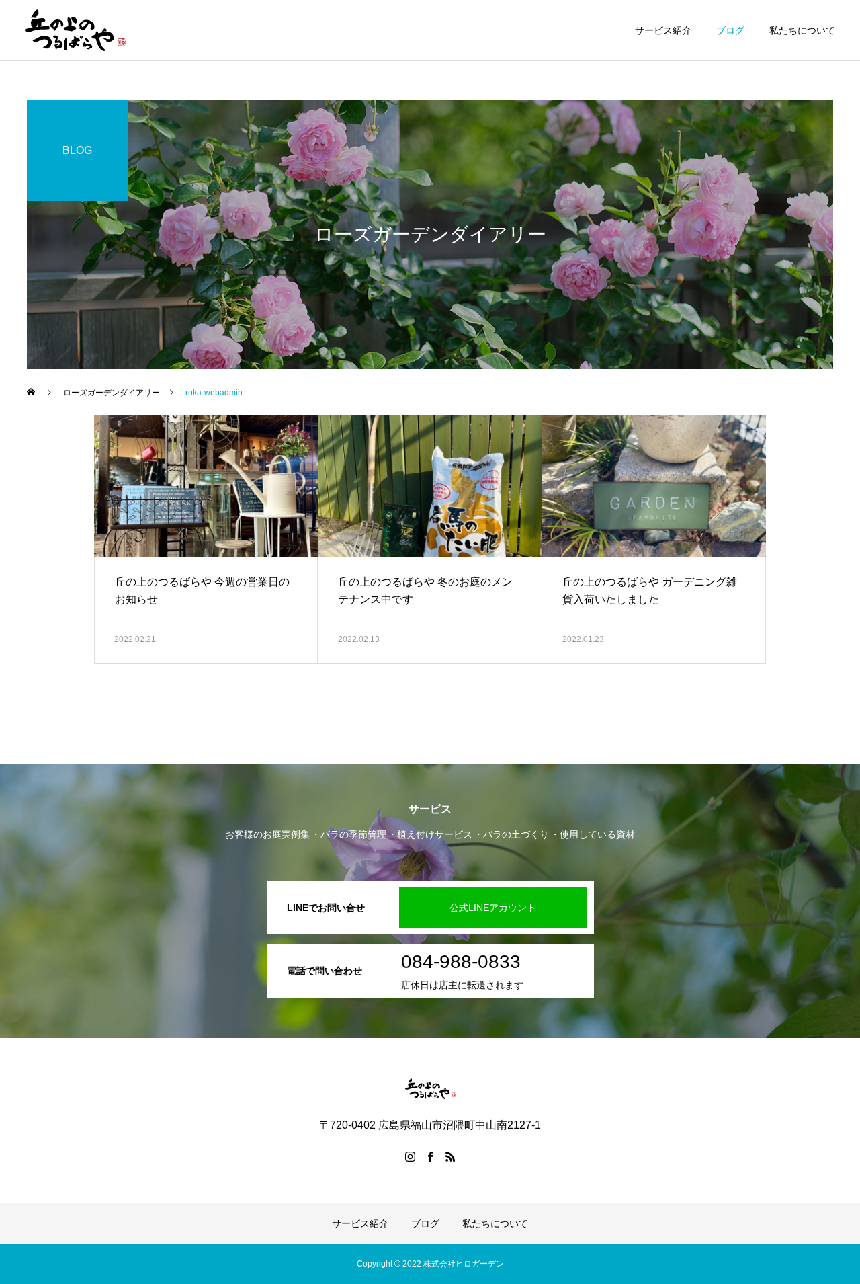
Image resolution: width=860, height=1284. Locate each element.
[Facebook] (430, 1156)
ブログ (730, 30)
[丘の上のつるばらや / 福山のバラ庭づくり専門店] (75, 30)
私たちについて (802, 30)
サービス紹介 (663, 30)
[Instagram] (410, 1156)
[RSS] (450, 1156)
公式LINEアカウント (492, 907)
